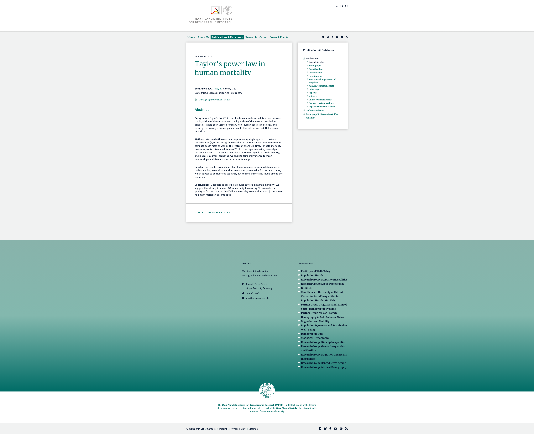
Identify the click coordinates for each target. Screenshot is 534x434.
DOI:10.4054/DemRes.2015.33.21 (214, 99)
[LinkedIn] (323, 37)
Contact (211, 428)
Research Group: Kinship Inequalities (323, 342)
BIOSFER (306, 288)
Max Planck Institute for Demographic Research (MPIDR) (253, 405)
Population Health (312, 275)
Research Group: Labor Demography (322, 283)
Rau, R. (218, 88)
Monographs (315, 65)
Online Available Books (320, 99)
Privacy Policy (238, 428)
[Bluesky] (327, 37)
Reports (313, 93)
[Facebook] (332, 37)
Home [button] (191, 37)
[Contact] (340, 429)
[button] (337, 5)
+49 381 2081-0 (254, 293)
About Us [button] (203, 37)
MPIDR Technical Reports (321, 86)
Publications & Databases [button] (227, 37)
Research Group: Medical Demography (324, 367)
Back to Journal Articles (214, 212)
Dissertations (315, 72)
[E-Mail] (341, 37)
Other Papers (315, 89)
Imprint (223, 428)
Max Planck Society (286, 408)
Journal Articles (316, 62)
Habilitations (315, 76)
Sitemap (253, 428)
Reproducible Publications (322, 106)
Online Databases (315, 110)
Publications (312, 58)
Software (313, 96)
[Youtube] (336, 37)
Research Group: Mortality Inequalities (324, 279)
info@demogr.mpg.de (257, 298)
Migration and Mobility (315, 321)
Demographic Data (312, 333)
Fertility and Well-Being (315, 271)
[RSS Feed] (346, 37)
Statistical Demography (315, 338)
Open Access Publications (321, 103)
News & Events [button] (279, 37)
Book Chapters (316, 69)
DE (346, 6)
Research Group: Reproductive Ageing (323, 363)
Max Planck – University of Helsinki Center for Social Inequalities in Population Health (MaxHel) (322, 296)
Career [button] (263, 37)
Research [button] (251, 37)
